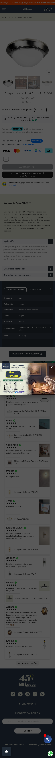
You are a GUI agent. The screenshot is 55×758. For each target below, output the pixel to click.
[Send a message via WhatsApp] (50, 753)
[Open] (6, 751)
